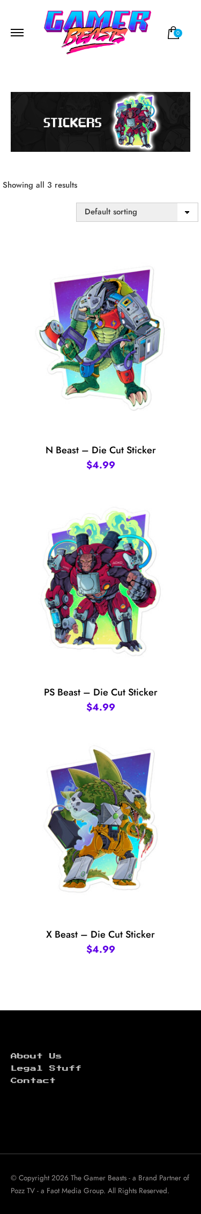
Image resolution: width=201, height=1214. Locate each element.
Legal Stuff (46, 1068)
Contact (33, 1081)
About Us (36, 1056)
